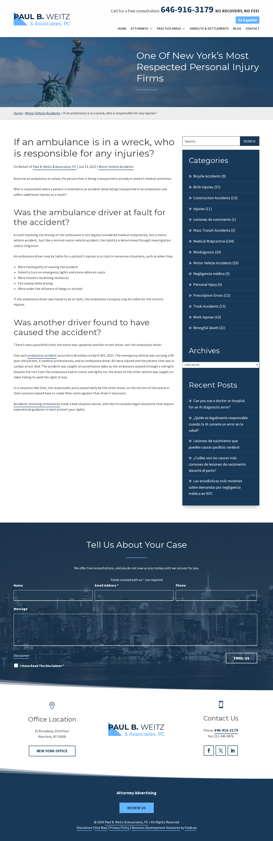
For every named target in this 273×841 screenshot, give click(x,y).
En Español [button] (247, 19)
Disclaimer (21, 655)
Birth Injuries (203, 186)
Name (18, 585)
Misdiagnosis (203, 252)
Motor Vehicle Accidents (116, 166)
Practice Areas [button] (169, 28)
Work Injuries (203, 317)
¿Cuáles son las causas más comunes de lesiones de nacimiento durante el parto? (217, 464)
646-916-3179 (187, 9)
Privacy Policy (119, 827)
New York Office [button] (52, 750)
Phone (181, 585)
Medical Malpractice (209, 241)
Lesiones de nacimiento (212, 219)
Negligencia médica (209, 273)
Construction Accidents (211, 197)
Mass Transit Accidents (211, 230)
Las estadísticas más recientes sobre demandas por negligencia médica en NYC (215, 487)
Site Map (100, 827)
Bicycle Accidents (207, 176)
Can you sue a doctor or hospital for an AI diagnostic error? (217, 404)
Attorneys (139, 28)
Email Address (107, 585)
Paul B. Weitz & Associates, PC (54, 166)
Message (21, 609)
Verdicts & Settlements (209, 28)
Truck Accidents (206, 306)
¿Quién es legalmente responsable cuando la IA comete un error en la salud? (218, 424)
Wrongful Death (205, 327)
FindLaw (191, 827)
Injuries (199, 208)
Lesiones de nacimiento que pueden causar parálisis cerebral (214, 444)
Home (122, 28)
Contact (252, 28)
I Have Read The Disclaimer (42, 666)
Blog (237, 28)
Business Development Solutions (156, 827)
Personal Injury (205, 284)
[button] (268, 810)
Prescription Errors (208, 295)
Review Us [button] (136, 807)
